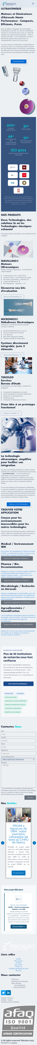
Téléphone (4, 750)
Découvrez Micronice (11, 355)
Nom (2, 731)
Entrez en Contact (10, 413)
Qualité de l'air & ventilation (12, 712)
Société (3, 737)
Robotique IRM (9, 693)
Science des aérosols (10, 697)
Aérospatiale (20, 693)
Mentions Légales (9, 1043)
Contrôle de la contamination (13, 708)
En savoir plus (18, 873)
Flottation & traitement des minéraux (15, 704)
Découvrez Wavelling (11, 297)
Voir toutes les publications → (18, 684)
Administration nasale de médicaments (15, 701)
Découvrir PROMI (18, 926)
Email (3, 744)
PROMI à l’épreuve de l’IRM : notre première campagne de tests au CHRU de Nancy (19, 834)
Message (4, 762)
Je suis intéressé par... (8, 757)
